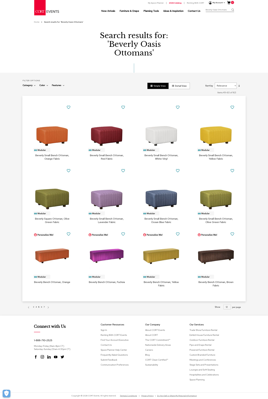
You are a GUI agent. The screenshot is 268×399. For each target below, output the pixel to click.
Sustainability (151, 364)
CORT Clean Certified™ (156, 359)
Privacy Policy (147, 396)
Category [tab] (27, 85)
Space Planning (197, 379)
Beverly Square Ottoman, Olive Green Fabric (52, 220)
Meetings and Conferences (203, 359)
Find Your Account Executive (115, 340)
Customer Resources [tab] (112, 324)
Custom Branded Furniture (202, 354)
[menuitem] (108, 11)
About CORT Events (155, 330)
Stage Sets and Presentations (204, 364)
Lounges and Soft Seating (202, 369)
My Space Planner (156, 3)
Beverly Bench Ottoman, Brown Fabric (215, 283)
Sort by (209, 85)
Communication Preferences (115, 364)
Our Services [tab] (197, 324)
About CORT (151, 335)
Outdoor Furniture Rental (202, 340)
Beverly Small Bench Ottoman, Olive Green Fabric (216, 220)
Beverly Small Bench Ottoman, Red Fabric (107, 157)
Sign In (104, 330)
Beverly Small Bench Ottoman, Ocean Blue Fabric (161, 220)
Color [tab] (42, 85)
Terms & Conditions (128, 396)
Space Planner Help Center (114, 349)
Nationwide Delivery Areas (158, 345)
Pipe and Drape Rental (200, 345)
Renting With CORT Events (114, 335)
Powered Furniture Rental (202, 349)
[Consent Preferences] (6, 393)
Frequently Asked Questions (114, 354)
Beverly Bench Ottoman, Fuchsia (107, 282)
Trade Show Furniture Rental (203, 330)
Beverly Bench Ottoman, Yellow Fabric (161, 283)
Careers (149, 349)
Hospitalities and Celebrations (204, 374)
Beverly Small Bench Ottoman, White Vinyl (161, 157)
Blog (147, 354)
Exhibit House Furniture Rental (204, 335)
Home (37, 22)
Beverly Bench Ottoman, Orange (52, 282)
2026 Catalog (175, 3)
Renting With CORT (195, 3)
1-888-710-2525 (43, 340)
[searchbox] (220, 10)
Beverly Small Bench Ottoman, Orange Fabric (52, 157)
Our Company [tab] (152, 324)
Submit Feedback (109, 359)
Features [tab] (56, 85)
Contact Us (106, 345)
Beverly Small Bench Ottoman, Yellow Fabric (216, 157)
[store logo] (47, 7)
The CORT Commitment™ (157, 340)
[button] (68, 107)
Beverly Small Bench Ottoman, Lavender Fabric (107, 220)
